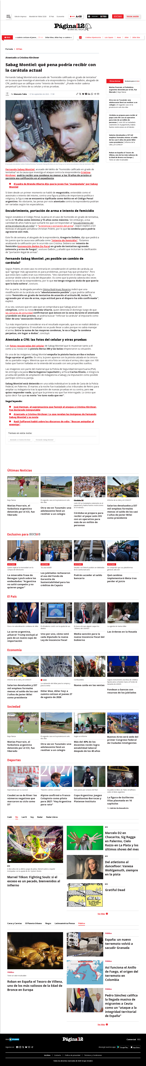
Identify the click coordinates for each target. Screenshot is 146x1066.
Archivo (47, 1055)
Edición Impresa (20, 16)
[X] (23, 1047)
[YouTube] (29, 1047)
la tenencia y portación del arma (56, 225)
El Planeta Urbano (33, 923)
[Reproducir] (89, 16)
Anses (119, 37)
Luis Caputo (109, 37)
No (16, 817)
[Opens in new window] (123, 1047)
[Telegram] (32, 1047)
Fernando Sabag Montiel (20, 169)
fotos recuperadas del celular (27, 345)
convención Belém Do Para (33, 246)
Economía (60, 16)
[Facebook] (17, 1047)
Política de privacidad (72, 1055)
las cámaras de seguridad (19, 312)
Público (81, 923)
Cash (9, 817)
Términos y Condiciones (93, 1055)
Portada (9, 49)
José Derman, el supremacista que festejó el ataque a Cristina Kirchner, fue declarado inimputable (53, 408)
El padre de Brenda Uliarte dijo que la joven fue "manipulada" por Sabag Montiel (53, 185)
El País (51, 16)
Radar (40, 817)
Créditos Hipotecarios (93, 37)
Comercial (131, 1039)
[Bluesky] (26, 1047)
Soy (32, 817)
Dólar (127, 37)
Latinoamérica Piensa (65, 923)
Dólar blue (136, 37)
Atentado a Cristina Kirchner (20, 440)
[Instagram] (20, 1047)
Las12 (24, 817)
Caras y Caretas (14, 923)
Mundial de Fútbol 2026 (37, 16)
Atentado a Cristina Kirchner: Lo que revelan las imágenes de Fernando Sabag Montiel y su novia (52, 416)
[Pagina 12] (73, 27)
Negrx (48, 923)
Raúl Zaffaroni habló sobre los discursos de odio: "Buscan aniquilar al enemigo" (51, 423)
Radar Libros (52, 817)
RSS (139, 1039)
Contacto (57, 1055)
